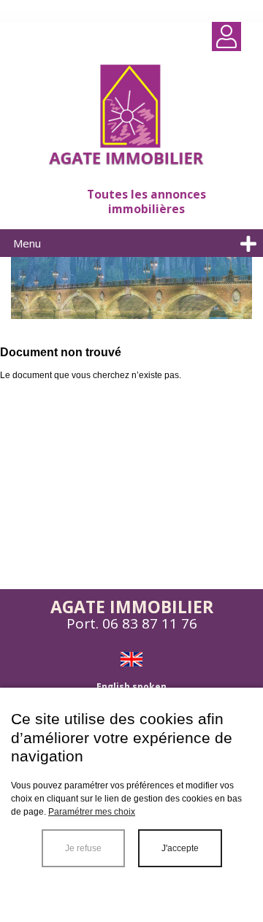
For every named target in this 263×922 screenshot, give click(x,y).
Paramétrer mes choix (91, 812)
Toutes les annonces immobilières (146, 201)
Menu (27, 243)
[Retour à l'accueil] (131, 116)
